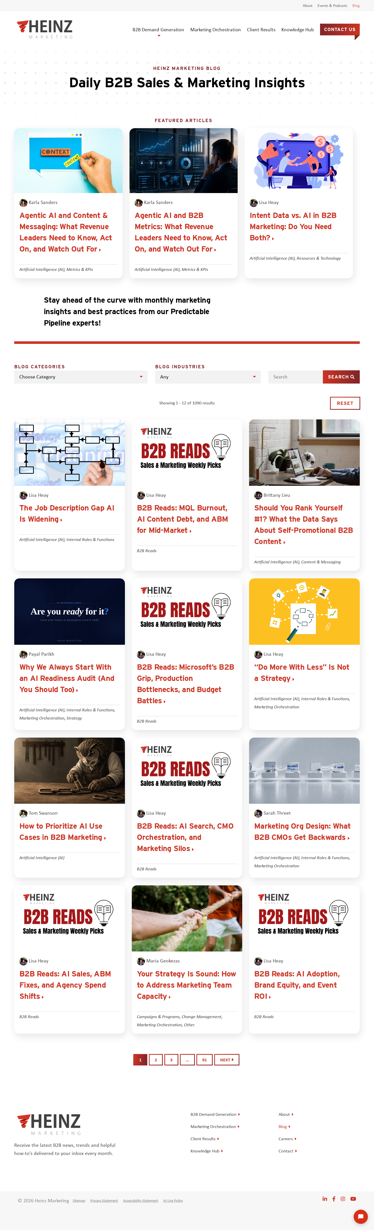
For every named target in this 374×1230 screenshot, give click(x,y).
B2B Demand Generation (158, 29)
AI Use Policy (173, 1200)
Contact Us (340, 29)
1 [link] (140, 1060)
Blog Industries (180, 366)
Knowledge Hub (297, 29)
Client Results (261, 29)
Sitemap (79, 1200)
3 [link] (171, 1060)
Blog (356, 5)
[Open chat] (361, 1217)
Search (339, 376)
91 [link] (204, 1060)
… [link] (187, 1060)
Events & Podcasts (332, 5)
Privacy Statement (104, 1200)
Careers (286, 1138)
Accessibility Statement (140, 1200)
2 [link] (156, 1060)
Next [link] (225, 1060)
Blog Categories (39, 366)
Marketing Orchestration (215, 29)
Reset (345, 403)
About (307, 5)
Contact (286, 1151)
